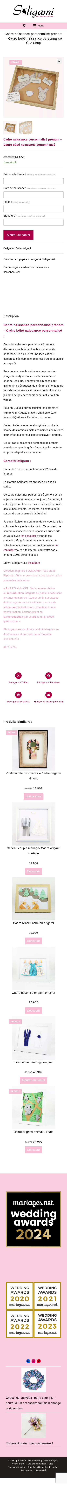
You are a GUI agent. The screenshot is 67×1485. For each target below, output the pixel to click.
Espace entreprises (37, 1464)
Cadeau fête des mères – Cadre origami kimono (33, 776)
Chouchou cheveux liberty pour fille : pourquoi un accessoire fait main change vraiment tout (33, 1403)
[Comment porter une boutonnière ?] (33, 1425)
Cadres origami (23, 248)
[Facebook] (28, 1361)
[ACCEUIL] (27, 43)
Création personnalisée (29, 1460)
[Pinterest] (39, 1361)
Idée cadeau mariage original (33, 1062)
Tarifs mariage (50, 1460)
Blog (51, 1464)
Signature (24, 215)
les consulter (28, 535)
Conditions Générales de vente (42, 1467)
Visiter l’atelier (18, 1464)
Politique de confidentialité (33, 1470)
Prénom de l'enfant (29, 174)
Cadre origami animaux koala (34, 1132)
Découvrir (33, 871)
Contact (11, 1460)
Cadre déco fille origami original (33, 992)
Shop (37, 43)
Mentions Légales (16, 1467)
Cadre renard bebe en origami (33, 923)
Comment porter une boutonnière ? (30, 1443)
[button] (59, 61)
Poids (16, 201)
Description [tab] (33, 305)
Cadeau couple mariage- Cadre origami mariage (33, 851)
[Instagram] (33, 1361)
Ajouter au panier (18, 235)
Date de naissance (29, 188)
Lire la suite (33, 796)
